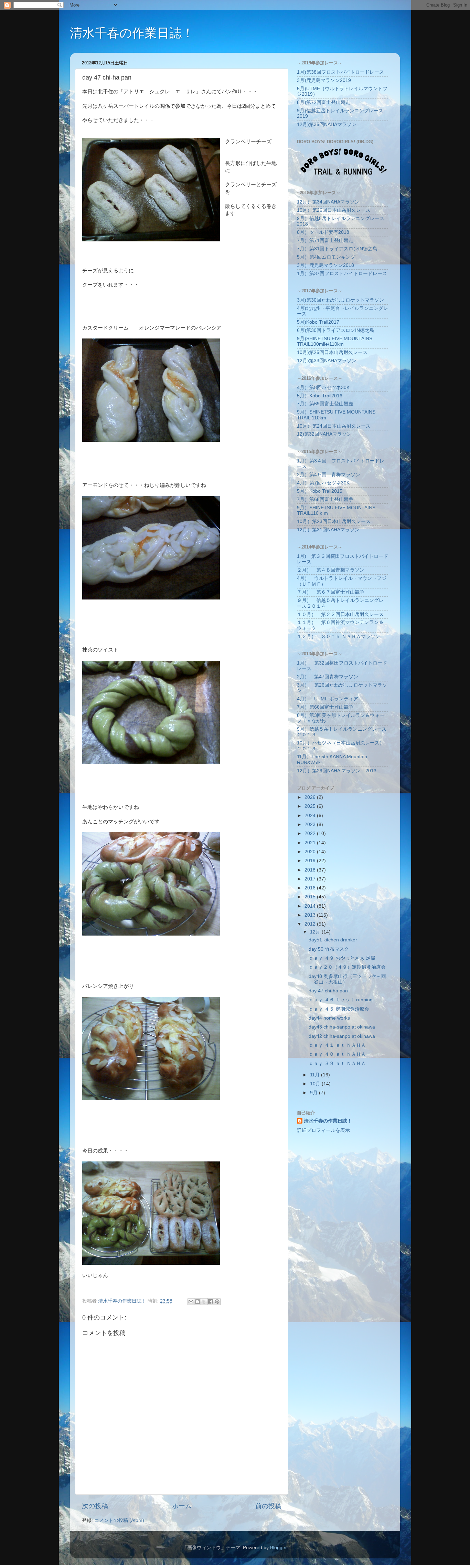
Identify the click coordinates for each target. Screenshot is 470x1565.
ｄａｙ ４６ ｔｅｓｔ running (341, 999)
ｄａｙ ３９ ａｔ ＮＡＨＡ (337, 1063)
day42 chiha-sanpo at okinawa (342, 1036)
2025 (311, 806)
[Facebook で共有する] (210, 1301)
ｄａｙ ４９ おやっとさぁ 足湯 (342, 958)
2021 (311, 842)
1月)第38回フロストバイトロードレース (340, 72)
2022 (311, 833)
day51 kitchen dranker (333, 939)
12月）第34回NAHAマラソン (328, 202)
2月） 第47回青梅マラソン (327, 676)
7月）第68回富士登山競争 (325, 499)
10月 (316, 1083)
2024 (311, 815)
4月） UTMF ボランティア (327, 698)
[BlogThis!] (197, 1301)
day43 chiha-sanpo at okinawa (342, 1027)
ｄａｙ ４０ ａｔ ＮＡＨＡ (337, 1054)
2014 (311, 906)
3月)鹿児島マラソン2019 (324, 80)
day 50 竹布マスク (329, 949)
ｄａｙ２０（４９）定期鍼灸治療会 (347, 967)
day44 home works (329, 1018)
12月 (316, 932)
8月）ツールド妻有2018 (323, 232)
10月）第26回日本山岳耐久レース (334, 210)
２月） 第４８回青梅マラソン (330, 570)
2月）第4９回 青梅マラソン (328, 474)
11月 (315, 1074)
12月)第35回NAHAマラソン (326, 124)
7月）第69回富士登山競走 (325, 403)
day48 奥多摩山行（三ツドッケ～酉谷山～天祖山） (347, 979)
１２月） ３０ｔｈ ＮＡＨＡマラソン (338, 636)
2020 (311, 851)
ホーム (182, 1506)
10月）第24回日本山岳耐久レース (334, 426)
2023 (311, 824)
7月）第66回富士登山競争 (325, 707)
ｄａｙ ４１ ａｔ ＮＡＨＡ (337, 1045)
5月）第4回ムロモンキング (326, 257)
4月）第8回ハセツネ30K (323, 387)
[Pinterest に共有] (217, 1301)
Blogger (278, 1547)
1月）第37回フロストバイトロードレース (342, 273)
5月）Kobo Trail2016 (319, 395)
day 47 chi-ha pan (328, 990)
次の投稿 (95, 1506)
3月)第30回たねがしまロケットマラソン (340, 300)
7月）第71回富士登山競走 (325, 240)
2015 (311, 896)
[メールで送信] (191, 1301)
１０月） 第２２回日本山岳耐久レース (340, 614)
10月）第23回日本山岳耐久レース (334, 521)
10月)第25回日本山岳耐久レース (332, 352)
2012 (311, 924)
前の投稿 (268, 1506)
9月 (314, 1092)
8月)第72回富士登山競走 (323, 102)
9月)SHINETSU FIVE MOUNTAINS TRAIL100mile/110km (334, 341)
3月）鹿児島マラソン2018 (325, 265)
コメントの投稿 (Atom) (119, 1520)
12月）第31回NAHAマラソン (328, 529)
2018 (311, 870)
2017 (311, 878)
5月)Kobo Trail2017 (318, 322)
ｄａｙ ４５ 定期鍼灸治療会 (339, 1009)
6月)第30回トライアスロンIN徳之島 (335, 330)
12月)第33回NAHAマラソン (326, 360)
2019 (311, 860)
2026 (311, 797)
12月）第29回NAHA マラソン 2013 (336, 770)
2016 (311, 887)
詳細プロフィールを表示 (323, 1130)
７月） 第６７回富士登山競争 (330, 592)
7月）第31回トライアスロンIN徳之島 (337, 248)
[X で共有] (204, 1301)
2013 (311, 915)
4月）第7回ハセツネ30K (323, 483)
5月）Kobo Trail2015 (319, 491)
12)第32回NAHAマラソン (324, 434)
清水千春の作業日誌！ (132, 33)
